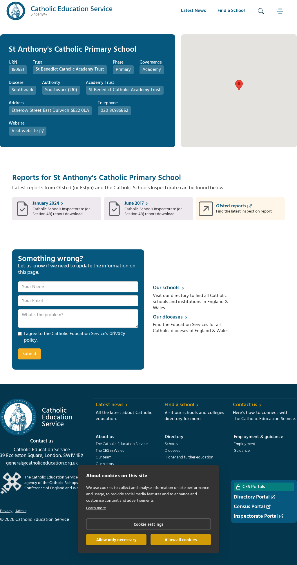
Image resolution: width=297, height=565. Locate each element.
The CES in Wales (110, 451)
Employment (244, 444)
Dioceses (172, 451)
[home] (59, 11)
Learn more (96, 508)
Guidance (242, 451)
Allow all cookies (181, 539)
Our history (105, 464)
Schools (171, 444)
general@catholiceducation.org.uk (42, 463)
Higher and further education (189, 457)
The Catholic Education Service (122, 444)
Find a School (231, 11)
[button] (281, 11)
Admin (20, 511)
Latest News (193, 11)
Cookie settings (149, 524)
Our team (103, 457)
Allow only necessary (116, 539)
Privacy (6, 511)
